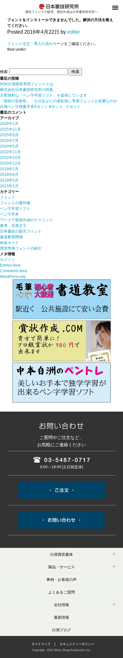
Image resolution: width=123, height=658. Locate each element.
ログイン (7, 259)
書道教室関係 (11, 237)
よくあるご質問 (61, 592)
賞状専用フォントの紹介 (21, 248)
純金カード (9, 242)
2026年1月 (9, 123)
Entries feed (10, 265)
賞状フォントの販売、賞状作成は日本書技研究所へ (61, 12)
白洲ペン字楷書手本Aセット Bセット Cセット (40, 106)
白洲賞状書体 (61, 554)
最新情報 (61, 617)
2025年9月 (9, 135)
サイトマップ (41, 644)
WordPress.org (13, 276)
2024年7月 (9, 140)
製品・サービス (61, 567)
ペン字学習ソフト (15, 208)
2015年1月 (9, 186)
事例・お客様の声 (61, 579)
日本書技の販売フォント (21, 231)
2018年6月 (9, 174)
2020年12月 (10, 163)
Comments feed (13, 271)
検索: (4, 72)
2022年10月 (10, 157)
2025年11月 (10, 129)
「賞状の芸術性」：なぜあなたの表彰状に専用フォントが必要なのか (58, 101)
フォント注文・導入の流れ (30, 44)
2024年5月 (9, 146)
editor (73, 32)
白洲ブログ (61, 630)
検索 (75, 71)
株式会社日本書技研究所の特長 (26, 89)
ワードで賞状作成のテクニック (26, 220)
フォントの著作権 (15, 203)
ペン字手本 (9, 214)
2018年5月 (9, 180)
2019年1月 (9, 169)
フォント (7, 197)
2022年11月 (10, 152)
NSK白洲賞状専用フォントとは (26, 84)
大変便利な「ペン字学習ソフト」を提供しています (43, 95)
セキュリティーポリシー (77, 644)
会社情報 (61, 605)
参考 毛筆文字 (13, 225)
